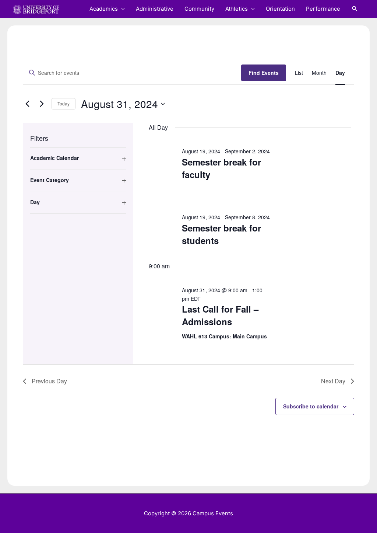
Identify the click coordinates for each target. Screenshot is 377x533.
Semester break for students (221, 234)
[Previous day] (27, 104)
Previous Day (49, 381)
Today (63, 103)
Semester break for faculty (221, 168)
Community (199, 8)
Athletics (236, 8)
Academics (103, 8)
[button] (355, 9)
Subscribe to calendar (310, 406)
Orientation (280, 8)
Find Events (264, 72)
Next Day (333, 381)
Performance (323, 8)
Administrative (154, 8)
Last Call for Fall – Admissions (220, 315)
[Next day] (41, 104)
